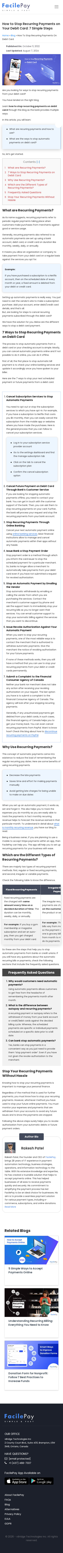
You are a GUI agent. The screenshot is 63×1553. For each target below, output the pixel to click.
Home (5, 35)
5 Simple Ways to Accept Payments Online (25, 1270)
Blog (13, 35)
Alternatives (12, 1509)
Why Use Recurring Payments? (26, 180)
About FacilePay (14, 1495)
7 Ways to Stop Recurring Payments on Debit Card (31, 174)
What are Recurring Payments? (27, 167)
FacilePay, (51, 1157)
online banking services (25, 533)
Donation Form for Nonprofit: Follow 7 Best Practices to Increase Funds (28, 1377)
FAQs (8, 1499)
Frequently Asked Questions (24, 192)
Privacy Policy (13, 1514)
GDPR (8, 1523)
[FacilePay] (16, 6)
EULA (7, 1519)
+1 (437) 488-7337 (19, 1463)
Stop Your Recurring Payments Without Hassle (31, 198)
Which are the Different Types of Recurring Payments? (27, 186)
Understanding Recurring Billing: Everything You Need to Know (30, 1323)
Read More (10, 1206)
